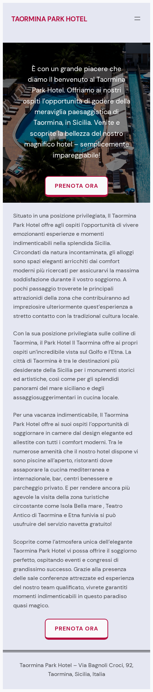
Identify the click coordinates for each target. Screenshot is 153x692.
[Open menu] (137, 18)
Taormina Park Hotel (49, 19)
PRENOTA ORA (76, 186)
